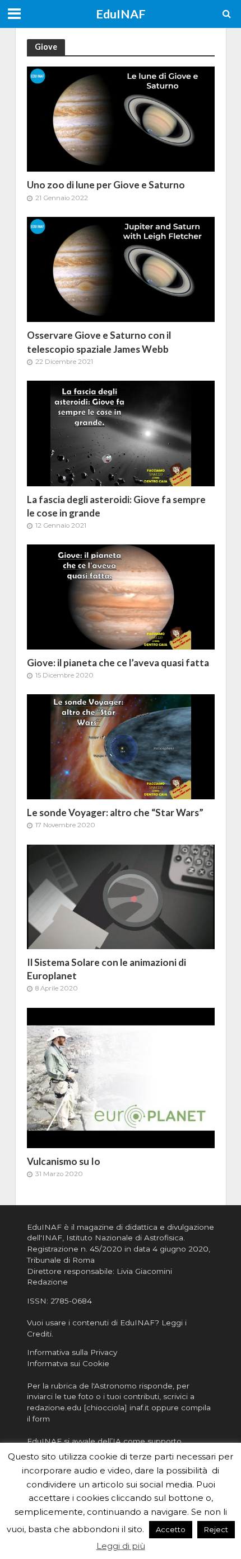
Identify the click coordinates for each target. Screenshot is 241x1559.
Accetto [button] (171, 1529)
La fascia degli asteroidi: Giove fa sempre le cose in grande (116, 506)
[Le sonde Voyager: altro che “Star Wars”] (121, 746)
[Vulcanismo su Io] (121, 1077)
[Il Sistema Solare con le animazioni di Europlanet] (121, 895)
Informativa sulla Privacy (72, 1352)
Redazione (47, 1281)
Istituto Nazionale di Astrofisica (124, 1237)
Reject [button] (216, 1529)
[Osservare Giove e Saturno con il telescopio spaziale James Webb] (121, 268)
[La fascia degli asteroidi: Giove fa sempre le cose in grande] (121, 432)
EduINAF (121, 14)
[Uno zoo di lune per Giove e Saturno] (121, 118)
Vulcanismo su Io (63, 1161)
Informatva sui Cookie (68, 1363)
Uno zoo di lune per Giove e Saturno (106, 185)
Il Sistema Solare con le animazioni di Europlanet (106, 969)
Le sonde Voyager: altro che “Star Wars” (115, 812)
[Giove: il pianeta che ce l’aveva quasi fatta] (121, 596)
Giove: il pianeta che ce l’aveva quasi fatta (118, 663)
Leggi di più (120, 1546)
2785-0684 (71, 1300)
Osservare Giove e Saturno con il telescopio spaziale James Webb (99, 341)
